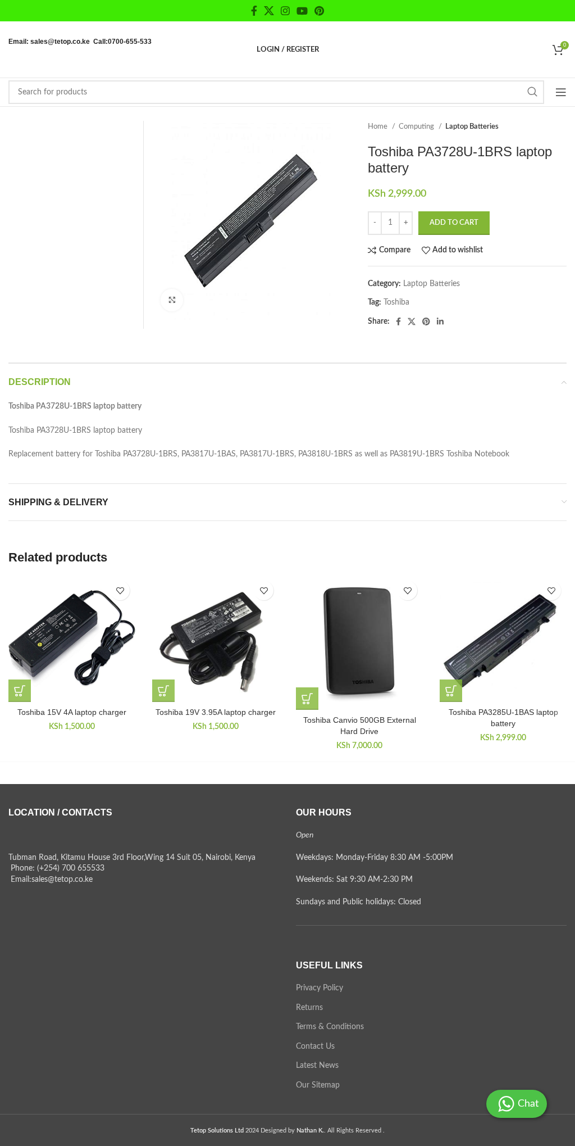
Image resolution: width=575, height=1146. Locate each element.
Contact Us (315, 1046)
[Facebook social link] (254, 10)
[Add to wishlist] (120, 590)
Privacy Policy (319, 988)
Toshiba (396, 302)
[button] (19, 691)
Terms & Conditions (330, 1027)
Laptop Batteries (472, 126)
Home (378, 126)
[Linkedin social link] (440, 321)
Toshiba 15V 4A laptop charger (71, 712)
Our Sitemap (318, 1085)
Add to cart (454, 223)
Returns (309, 1008)
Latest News (317, 1066)
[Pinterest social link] (319, 10)
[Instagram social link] (285, 10)
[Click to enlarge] (172, 300)
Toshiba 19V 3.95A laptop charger (216, 712)
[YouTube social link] (302, 10)
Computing (417, 126)
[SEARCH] (532, 92)
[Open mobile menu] (561, 92)
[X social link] (269, 10)
